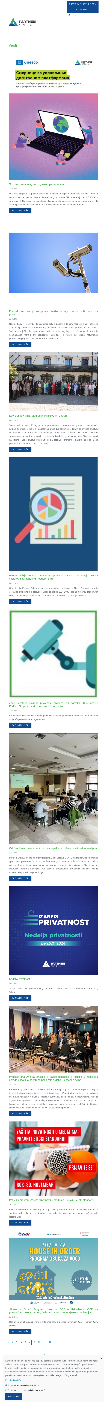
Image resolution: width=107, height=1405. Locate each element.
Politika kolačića (13, 1380)
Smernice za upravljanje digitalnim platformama (36, 184)
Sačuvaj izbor (13, 1396)
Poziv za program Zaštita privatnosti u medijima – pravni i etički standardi (51, 1200)
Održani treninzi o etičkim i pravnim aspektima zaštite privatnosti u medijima (53, 848)
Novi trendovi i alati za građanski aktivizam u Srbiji (38, 415)
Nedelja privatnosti (19, 979)
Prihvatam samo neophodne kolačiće (23, 1385)
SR (74, 15)
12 (50, 1342)
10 (39, 1342)
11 (44, 1342)
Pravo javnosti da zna (82, 4)
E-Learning (82, 10)
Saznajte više (20, 211)
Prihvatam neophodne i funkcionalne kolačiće (26, 1390)
